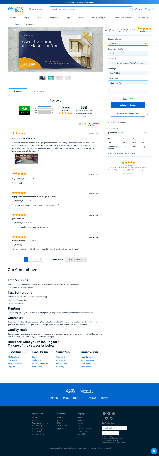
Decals (39, 17)
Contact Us (81, 420)
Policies (80, 423)
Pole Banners (85, 363)
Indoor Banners (86, 357)
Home (10, 24)
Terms (79, 426)
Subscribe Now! (110, 433)
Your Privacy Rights (55, 448)
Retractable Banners (40, 423)
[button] (129, 9)
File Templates (13, 357)
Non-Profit (61, 420)
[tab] (18, 91)
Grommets (112, 59)
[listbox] (128, 53)
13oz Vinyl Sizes (38, 366)
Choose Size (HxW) (115, 49)
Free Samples (13, 360)
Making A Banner (38, 360)
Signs (26, 17)
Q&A (34, 357)
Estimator (19, 303)
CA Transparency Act (85, 428)
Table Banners (86, 366)
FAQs (59, 423)
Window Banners (87, 360)
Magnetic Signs (38, 428)
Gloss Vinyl (60, 357)
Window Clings (38, 434)
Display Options (57, 259)
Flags (68, 17)
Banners (18, 24)
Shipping (11, 366)
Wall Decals (36, 431)
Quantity (111, 88)
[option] (55, 50)
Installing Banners (15, 363)
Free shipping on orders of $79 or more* (79, 2)
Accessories (144, 17)
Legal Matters (82, 431)
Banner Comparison (40, 363)
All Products (62, 426)
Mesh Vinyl (60, 366)
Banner (13, 17)
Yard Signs (36, 420)
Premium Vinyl (62, 363)
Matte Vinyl (60, 360)
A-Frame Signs (98, 17)
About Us (80, 417)
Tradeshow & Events (122, 17)
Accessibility (81, 434)
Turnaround (113, 78)
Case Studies (62, 417)
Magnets (54, 17)
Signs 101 (61, 428)
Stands (81, 17)
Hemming (112, 68)
